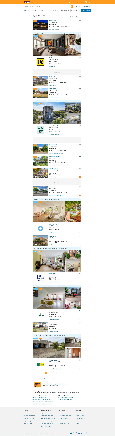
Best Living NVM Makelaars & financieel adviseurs (60, 165)
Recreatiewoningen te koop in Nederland (42, 405)
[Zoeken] (72, 6)
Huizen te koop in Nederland (39, 397)
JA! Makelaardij (52, 66)
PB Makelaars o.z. (53, 232)
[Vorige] (42, 373)
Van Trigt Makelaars (53, 331)
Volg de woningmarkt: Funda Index (32, 421)
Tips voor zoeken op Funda (47, 423)
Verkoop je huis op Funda (29, 413)
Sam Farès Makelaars (54, 282)
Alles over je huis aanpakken (48, 421)
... (64, 373)
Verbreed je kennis (63, 421)
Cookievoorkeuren (56, 433)
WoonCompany (52, 177)
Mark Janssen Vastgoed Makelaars (57, 195)
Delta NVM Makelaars (54, 134)
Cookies (49, 433)
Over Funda (78, 413)
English (89, 433)
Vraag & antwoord (28, 423)
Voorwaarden (42, 433)
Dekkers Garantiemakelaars (55, 368)
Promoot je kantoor (63, 418)
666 (68, 373)
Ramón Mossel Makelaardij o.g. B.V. (57, 244)
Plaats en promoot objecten (65, 415)
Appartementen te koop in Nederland (41, 399)
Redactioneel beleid (80, 421)
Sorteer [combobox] (76, 17)
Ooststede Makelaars (54, 319)
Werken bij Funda (80, 415)
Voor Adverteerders (80, 418)
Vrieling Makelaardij (53, 97)
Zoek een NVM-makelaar (29, 418)
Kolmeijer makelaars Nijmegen (56, 153)
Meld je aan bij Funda (64, 413)
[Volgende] (72, 373)
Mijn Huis (43, 413)
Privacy (36, 433)
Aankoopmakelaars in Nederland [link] (65, 397)
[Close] (79, 378)
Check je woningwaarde (29, 415)
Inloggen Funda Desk (64, 423)
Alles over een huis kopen (47, 415)
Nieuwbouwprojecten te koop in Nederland (43, 403)
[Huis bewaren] (80, 20)
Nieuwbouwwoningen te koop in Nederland (43, 401)
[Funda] (27, 2)
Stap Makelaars (52, 85)
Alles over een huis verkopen (48, 418)
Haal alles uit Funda (46, 426)
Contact (77, 423)
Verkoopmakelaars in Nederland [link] (65, 399)
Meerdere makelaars (54, 29)
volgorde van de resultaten (49, 378)
